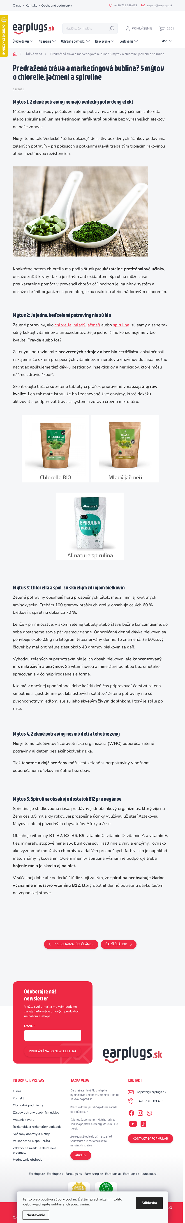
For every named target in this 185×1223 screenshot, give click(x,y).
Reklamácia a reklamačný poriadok (37, 1127)
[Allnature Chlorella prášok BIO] (56, 448)
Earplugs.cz (37, 1174)
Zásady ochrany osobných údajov (36, 1112)
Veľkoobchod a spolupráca (31, 1141)
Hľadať (112, 28)
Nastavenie (35, 1215)
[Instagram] (140, 1112)
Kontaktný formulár (150, 1138)
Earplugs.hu (73, 1174)
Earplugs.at (113, 1174)
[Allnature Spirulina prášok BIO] (90, 526)
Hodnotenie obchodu (27, 1159)
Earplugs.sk (55, 1174)
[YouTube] (133, 1123)
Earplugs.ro (131, 1174)
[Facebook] (131, 1112)
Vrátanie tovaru (23, 1120)
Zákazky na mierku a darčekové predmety (34, 1150)
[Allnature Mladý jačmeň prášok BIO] (125, 448)
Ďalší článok (116, 944)
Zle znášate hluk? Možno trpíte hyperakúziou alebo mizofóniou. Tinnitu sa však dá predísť (94, 1095)
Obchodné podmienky (56, 5)
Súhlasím (149, 1202)
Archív (80, 1155)
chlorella (63, 325)
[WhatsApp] (149, 1112)
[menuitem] (23, 41)
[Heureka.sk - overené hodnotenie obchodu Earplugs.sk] (79, 1189)
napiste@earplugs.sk (151, 1092)
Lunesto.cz (148, 1174)
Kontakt (31, 5)
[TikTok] (143, 1123)
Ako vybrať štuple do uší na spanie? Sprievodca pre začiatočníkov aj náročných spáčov (91, 1141)
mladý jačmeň (87, 325)
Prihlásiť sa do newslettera (52, 1051)
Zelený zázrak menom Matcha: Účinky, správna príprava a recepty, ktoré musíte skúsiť (94, 1124)
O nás (17, 5)
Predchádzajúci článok (74, 944)
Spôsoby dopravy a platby (31, 1134)
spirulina (121, 325)
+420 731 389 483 (150, 1101)
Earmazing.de (93, 1174)
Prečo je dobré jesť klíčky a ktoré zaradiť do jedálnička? (93, 1109)
